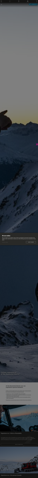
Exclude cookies (5, 242)
